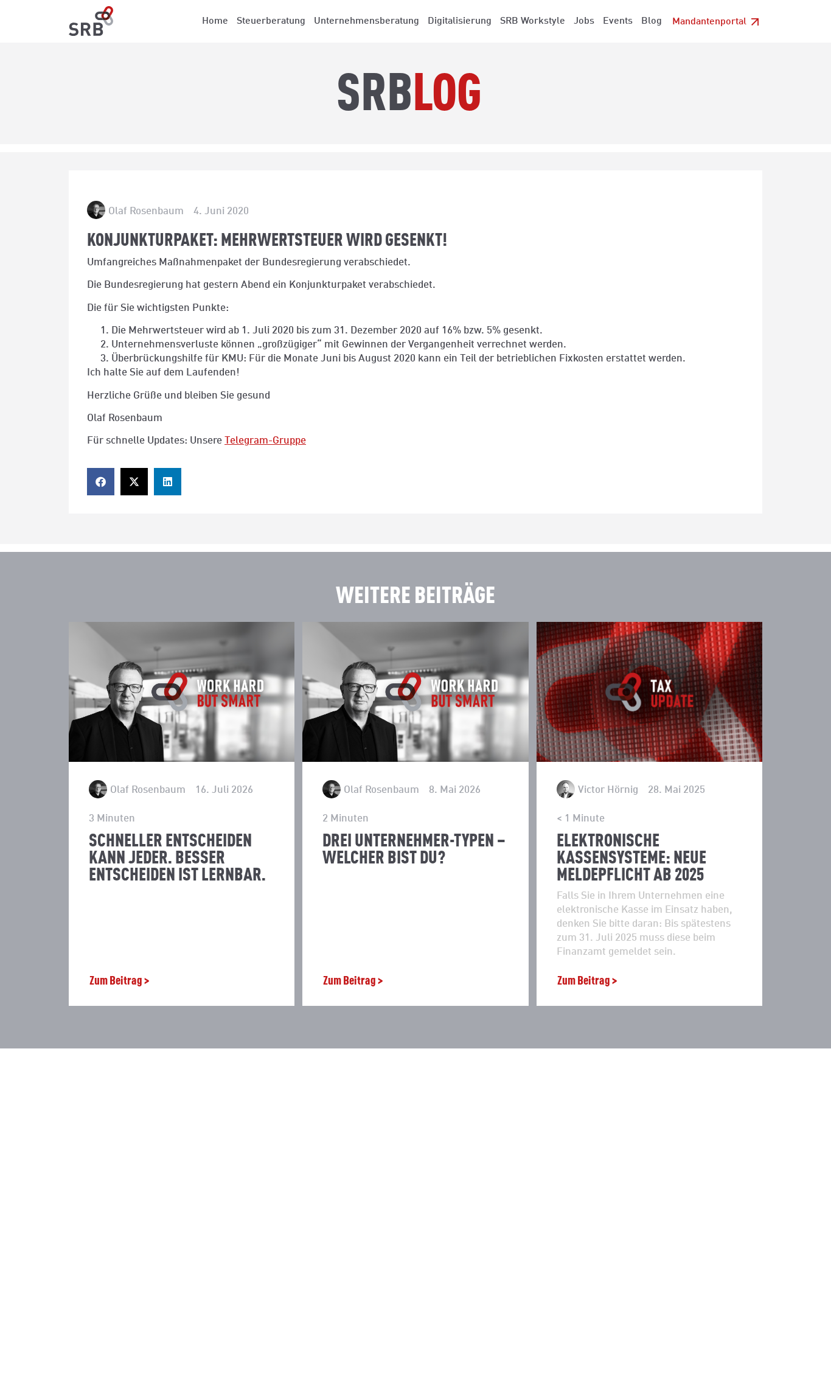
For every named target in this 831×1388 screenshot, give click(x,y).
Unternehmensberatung (366, 20)
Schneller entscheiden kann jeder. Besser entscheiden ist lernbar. (177, 856)
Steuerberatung (271, 20)
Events (618, 20)
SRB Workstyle (532, 20)
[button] (100, 481)
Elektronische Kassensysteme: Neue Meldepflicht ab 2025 (631, 856)
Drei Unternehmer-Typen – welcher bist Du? (414, 847)
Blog (651, 20)
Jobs (584, 20)
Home (215, 20)
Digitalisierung (460, 20)
